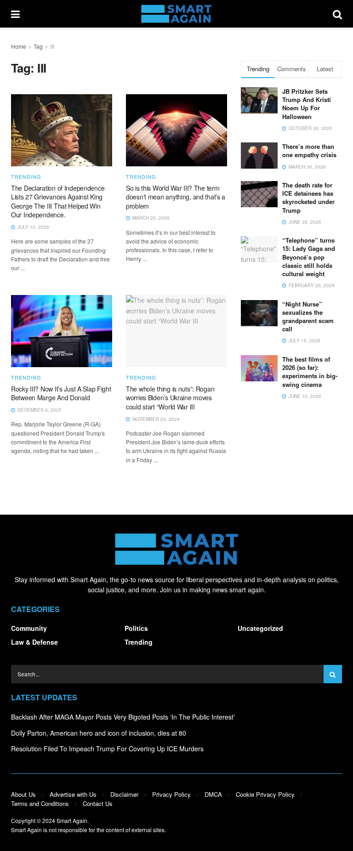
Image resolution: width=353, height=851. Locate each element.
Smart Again (72, 820)
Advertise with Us (73, 794)
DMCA (213, 794)
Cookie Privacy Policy (265, 794)
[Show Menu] (15, 14)
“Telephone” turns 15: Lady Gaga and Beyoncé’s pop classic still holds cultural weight (308, 257)
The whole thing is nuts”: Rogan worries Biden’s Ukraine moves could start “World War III (170, 397)
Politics (136, 628)
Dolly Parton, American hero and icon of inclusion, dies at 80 (98, 733)
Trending (26, 176)
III (52, 46)
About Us (23, 794)
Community (29, 628)
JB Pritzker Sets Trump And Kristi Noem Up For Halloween (306, 104)
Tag (38, 46)
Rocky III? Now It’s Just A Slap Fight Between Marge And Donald (61, 393)
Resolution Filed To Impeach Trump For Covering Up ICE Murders (107, 748)
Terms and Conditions (40, 803)
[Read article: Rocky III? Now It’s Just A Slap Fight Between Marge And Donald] (61, 331)
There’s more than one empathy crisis (309, 150)
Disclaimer (124, 794)
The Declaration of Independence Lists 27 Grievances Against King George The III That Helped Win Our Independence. (57, 201)
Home (18, 46)
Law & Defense (34, 642)
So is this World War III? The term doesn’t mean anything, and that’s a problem (175, 196)
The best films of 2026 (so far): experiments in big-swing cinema (309, 372)
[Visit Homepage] (176, 14)
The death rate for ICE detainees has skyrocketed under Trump (308, 198)
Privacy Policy (171, 794)
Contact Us (98, 803)
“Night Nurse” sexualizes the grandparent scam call (308, 317)
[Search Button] (337, 14)
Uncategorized (260, 628)
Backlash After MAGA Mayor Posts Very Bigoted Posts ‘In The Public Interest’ (123, 716)
